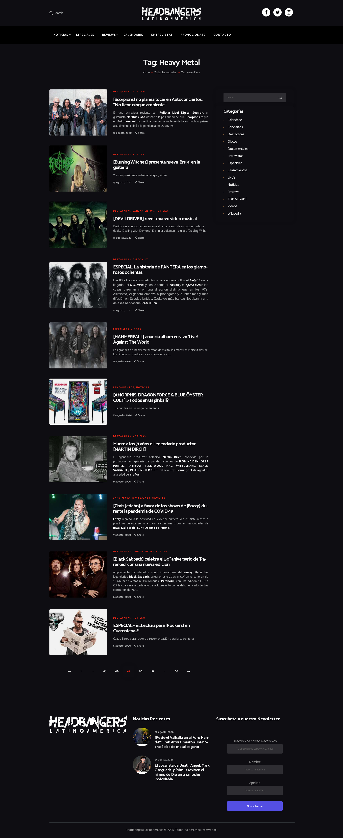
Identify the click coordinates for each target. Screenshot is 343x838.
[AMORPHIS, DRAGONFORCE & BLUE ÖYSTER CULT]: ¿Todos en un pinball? (158, 397)
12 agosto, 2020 (122, 310)
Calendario (235, 120)
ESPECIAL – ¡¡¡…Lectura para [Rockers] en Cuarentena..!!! (151, 628)
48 (118, 671)
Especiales (141, 259)
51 (154, 671)
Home (146, 73)
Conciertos (122, 498)
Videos (136, 329)
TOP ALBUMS (237, 199)
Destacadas (122, 92)
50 (142, 671)
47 (106, 671)
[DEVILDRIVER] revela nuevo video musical (155, 219)
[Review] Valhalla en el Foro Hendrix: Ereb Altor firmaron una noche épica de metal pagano (182, 742)
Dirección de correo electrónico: (254, 741)
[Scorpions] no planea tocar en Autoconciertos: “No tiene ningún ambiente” (157, 102)
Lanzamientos (143, 211)
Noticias (139, 92)
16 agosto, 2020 (122, 133)
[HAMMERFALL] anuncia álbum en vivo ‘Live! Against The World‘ (155, 339)
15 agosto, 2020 (122, 182)
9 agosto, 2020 (122, 482)
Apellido (254, 783)
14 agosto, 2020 (122, 238)
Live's (232, 177)
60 (178, 671)
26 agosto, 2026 (164, 732)
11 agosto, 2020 (122, 361)
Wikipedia (234, 213)
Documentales (238, 149)
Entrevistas (235, 156)
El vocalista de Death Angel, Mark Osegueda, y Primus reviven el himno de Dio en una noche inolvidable (182, 772)
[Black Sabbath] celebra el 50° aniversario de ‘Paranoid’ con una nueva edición (159, 562)
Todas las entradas (165, 72)
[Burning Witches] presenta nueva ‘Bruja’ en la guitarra (156, 165)
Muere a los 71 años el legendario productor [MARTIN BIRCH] (154, 446)
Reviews (233, 192)
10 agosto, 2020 (122, 415)
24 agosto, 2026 (164, 760)
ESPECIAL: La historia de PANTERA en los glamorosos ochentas (160, 269)
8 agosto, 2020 (122, 597)
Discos (232, 141)
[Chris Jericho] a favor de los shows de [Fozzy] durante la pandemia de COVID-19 (160, 508)
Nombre (255, 762)
